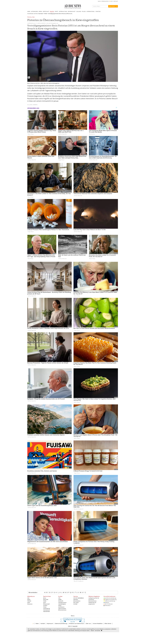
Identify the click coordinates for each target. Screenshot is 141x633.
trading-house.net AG (94, 598)
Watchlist (75, 599)
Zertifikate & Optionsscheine (62, 607)
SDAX (28, 602)
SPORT (56, 11)
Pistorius (29, 17)
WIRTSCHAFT (46, 11)
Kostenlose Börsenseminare (92, 600)
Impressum (50, 623)
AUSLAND (78, 11)
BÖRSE (40, 11)
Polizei (44, 607)
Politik (45, 13)
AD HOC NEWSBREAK (78, 598)
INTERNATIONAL (90, 11)
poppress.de (92, 604)
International (46, 610)
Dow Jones (29, 604)
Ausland (45, 605)
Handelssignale (62, 604)
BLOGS (99, 1)
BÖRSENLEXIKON (105, 1)
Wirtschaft (45, 599)
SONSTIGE (97, 11)
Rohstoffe (60, 601)
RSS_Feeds (76, 602)
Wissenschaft (46, 604)
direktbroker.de (92, 602)
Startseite (40, 13)
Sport (44, 602)
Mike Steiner (108, 623)
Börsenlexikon (33, 592)
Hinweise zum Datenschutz (76, 623)
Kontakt (75, 604)
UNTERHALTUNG (63, 11)
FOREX (60, 599)
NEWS (28, 11)
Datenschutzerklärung (61, 623)
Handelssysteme (62, 602)
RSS (111, 1)
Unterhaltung (46, 608)
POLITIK (52, 11)
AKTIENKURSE (34, 11)
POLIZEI (84, 11)
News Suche (112, 6)
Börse (44, 598)
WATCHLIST (116, 1)
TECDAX (29, 601)
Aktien (59, 605)
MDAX (28, 599)
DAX (28, 598)
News (37, 623)
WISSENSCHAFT (71, 11)
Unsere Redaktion (98, 623)
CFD (59, 598)
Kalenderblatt (46, 611)
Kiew (33, 17)
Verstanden (97, 630)
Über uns (88, 623)
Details (92, 630)
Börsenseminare (62, 610)
